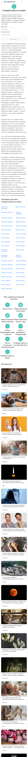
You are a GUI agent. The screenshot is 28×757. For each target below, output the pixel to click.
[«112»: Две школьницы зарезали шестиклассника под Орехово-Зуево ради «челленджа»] (14, 476)
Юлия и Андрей (20, 272)
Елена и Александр (6, 276)
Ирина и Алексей (20, 207)
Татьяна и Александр (19, 255)
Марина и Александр (19, 213)
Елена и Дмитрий (6, 284)
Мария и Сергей (20, 229)
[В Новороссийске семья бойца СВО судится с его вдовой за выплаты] (14, 403)
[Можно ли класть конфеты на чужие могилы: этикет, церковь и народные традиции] (14, 668)
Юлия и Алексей (20, 268)
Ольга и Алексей (20, 237)
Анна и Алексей (5, 233)
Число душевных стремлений (20, 332)
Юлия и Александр (21, 264)
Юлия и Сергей (20, 284)
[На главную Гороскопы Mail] (10, 2)
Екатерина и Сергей (6, 272)
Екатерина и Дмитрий (7, 264)
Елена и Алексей (5, 280)
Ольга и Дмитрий (20, 245)
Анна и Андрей (5, 237)
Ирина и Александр (6, 288)
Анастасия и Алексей (7, 212)
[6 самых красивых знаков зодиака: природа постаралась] (14, 620)
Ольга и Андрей (20, 241)
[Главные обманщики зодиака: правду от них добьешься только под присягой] (14, 524)
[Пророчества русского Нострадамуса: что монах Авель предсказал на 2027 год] (14, 500)
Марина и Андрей (20, 218)
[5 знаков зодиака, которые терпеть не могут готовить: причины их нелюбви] (14, 548)
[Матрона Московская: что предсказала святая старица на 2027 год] (14, 379)
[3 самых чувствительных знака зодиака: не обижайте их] (14, 452)
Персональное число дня (20, 310)
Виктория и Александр (4, 250)
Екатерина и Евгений (7, 268)
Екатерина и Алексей (7, 260)
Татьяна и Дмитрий (21, 260)
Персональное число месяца (7, 321)
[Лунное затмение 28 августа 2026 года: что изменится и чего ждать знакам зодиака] (14, 596)
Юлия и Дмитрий (20, 276)
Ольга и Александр (21, 233)
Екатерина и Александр (4, 255)
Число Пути (7, 309)
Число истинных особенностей (7, 345)
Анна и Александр (6, 229)
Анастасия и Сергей (6, 225)
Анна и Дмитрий (5, 241)
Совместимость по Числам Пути (21, 344)
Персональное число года (20, 321)
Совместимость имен (7, 357)
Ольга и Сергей (20, 249)
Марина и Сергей (20, 222)
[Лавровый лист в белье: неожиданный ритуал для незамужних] (14, 644)
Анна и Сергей (5, 245)
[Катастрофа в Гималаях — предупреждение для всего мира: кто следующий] (14, 572)
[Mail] (5, 2)
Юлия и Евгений (20, 280)
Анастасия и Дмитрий (7, 222)
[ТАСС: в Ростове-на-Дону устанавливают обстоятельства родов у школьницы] (14, 716)
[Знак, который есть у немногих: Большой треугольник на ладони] (14, 428)
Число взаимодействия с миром (7, 332)
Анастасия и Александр (4, 207)
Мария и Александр (21, 225)
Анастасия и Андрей (6, 218)
